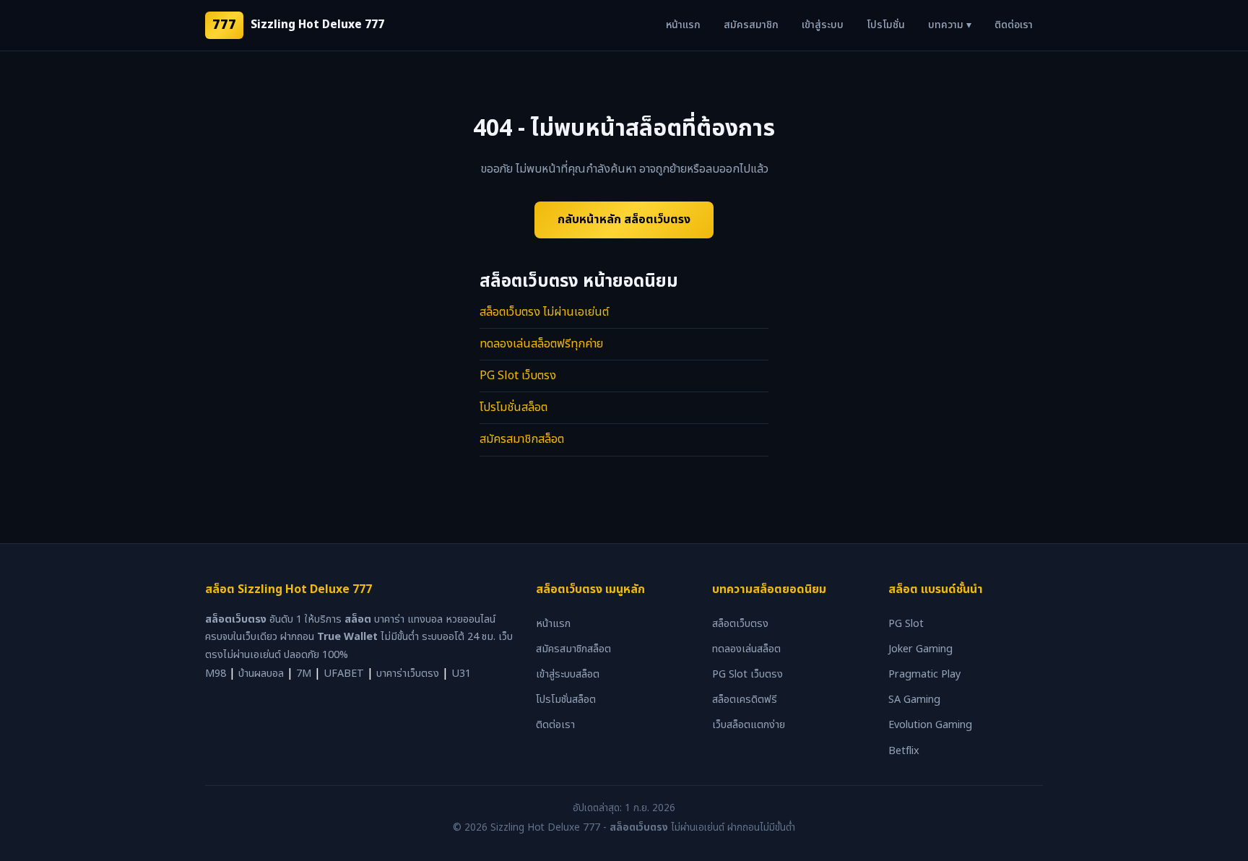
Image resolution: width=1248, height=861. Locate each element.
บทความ (949, 25)
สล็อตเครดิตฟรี (744, 699)
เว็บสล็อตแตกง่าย (748, 724)
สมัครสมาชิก (751, 25)
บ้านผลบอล (261, 673)
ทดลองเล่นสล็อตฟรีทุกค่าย (541, 343)
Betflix (903, 750)
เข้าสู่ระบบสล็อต (567, 674)
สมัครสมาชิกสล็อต (522, 439)
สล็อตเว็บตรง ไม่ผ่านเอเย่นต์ (544, 312)
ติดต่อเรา (1013, 25)
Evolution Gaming (930, 724)
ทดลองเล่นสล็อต (746, 649)
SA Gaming (914, 699)
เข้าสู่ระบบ (823, 25)
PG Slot (906, 623)
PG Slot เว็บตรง (518, 375)
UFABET (344, 673)
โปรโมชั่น (886, 25)
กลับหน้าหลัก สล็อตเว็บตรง (624, 219)
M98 (215, 673)
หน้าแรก (683, 25)
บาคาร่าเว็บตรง (407, 673)
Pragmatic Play (924, 674)
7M (303, 673)
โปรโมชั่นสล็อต (513, 407)
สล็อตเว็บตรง (740, 623)
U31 (461, 673)
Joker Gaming (920, 649)
